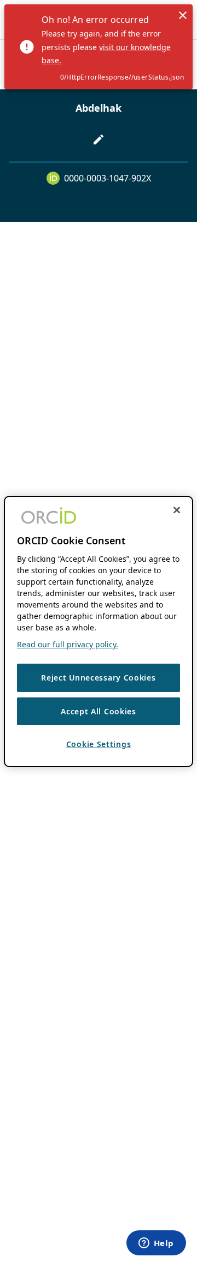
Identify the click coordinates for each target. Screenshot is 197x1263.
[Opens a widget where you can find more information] (156, 1244)
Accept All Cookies (98, 711)
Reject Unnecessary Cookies (98, 677)
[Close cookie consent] (177, 510)
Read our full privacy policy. (67, 644)
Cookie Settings (98, 744)
